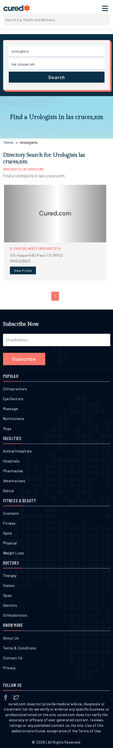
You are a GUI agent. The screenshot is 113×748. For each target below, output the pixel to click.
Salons (9, 585)
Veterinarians (14, 480)
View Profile (23, 270)
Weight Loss (13, 553)
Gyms (7, 533)
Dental (8, 490)
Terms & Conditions (19, 648)
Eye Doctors (13, 398)
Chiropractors (15, 388)
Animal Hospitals (17, 451)
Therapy (10, 575)
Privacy (9, 667)
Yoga (7, 428)
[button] (55, 232)
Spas (7, 595)
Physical (10, 543)
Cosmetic (11, 513)
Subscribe (24, 359)
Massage (10, 408)
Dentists (10, 605)
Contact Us (12, 657)
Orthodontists (15, 615)
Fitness (9, 523)
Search (56, 77)
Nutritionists (14, 418)
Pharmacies (13, 470)
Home (9, 142)
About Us (11, 638)
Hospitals (11, 461)
